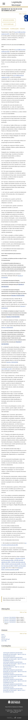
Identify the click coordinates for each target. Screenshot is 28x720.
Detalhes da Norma (8, 20)
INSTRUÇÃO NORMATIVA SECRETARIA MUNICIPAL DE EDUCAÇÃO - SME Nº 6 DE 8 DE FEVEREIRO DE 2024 (14, 671)
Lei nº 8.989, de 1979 (6, 368)
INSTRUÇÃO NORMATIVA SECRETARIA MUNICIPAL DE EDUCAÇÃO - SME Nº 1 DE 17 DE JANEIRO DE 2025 (14, 690)
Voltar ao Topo (23, 612)
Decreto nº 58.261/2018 (17, 295)
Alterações (5, 28)
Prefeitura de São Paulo (14, 701)
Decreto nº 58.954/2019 (10, 622)
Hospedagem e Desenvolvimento (14, 717)
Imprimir (25, 13)
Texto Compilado (8, 24)
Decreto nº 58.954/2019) (7, 327)
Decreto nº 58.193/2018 (12, 316)
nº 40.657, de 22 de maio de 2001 (12, 563)
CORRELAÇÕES (15, 28)
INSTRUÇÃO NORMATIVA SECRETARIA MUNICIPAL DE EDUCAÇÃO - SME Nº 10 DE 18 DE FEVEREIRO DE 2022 (14, 654)
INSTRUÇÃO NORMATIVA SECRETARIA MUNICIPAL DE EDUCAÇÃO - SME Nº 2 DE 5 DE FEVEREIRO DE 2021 (14, 659)
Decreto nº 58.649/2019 (10, 620)
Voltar (20, 13)
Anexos (23, 28)
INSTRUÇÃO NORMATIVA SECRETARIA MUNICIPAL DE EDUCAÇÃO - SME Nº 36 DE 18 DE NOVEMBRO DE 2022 (14, 664)
